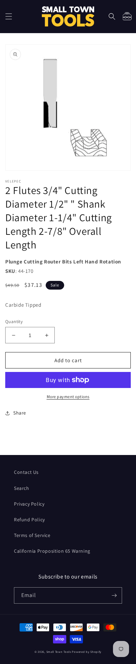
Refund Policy (29, 519)
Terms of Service (32, 535)
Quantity (14, 321)
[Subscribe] (114, 595)
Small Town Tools (58, 652)
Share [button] (19, 413)
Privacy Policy (29, 504)
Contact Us (26, 472)
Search (21, 488)
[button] (8, 16)
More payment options (68, 396)
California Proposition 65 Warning (52, 551)
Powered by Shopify (86, 652)
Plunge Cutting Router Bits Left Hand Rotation (63, 261)
